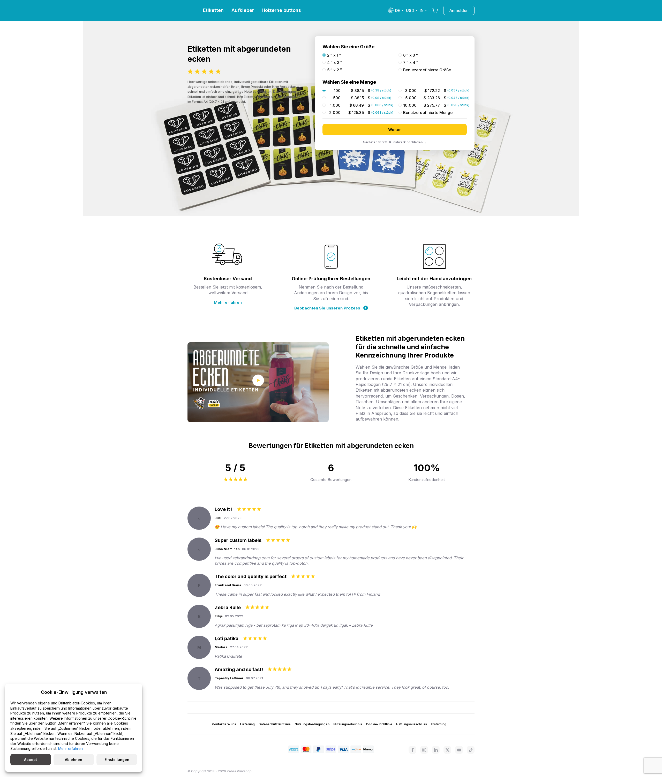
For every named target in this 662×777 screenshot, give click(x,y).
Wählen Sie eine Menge (349, 82)
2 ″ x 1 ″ (334, 55)
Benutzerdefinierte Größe (427, 70)
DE (397, 10)
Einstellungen (116, 759)
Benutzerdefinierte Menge (428, 112)
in (422, 10)
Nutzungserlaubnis (347, 724)
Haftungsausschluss (411, 724)
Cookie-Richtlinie (379, 724)
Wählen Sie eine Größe (348, 46)
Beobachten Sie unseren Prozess (327, 308)
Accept (30, 759)
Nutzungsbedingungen (312, 724)
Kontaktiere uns (224, 724)
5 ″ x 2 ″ (334, 70)
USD (410, 10)
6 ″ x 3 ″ (410, 55)
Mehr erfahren (228, 302)
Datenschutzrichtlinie (275, 724)
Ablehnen (73, 759)
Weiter (394, 129)
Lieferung (247, 724)
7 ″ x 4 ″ (410, 62)
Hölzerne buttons (281, 10)
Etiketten (213, 10)
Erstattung (438, 724)
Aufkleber (242, 10)
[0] (435, 10)
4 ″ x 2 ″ (334, 62)
